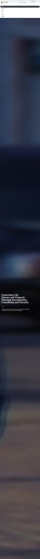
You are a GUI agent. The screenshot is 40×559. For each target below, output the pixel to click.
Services (2, 10)
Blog (2, 12)
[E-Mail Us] (21, 2)
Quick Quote (2, 16)
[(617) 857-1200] (30, 1)
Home (2, 6)
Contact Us (2, 14)
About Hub (2, 8)
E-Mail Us (24, 2)
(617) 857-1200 (33, 1)
